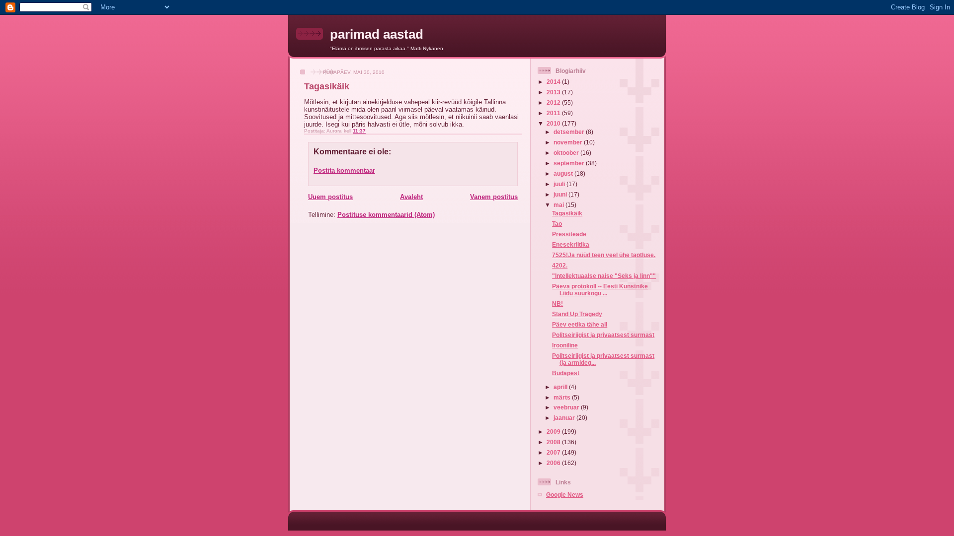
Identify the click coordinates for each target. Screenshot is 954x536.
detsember (570, 132)
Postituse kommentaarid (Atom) (386, 214)
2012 (554, 102)
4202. (559, 265)
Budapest (565, 373)
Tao (557, 223)
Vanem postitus (494, 197)
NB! (557, 303)
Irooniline (565, 345)
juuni (561, 194)
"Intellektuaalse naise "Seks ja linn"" (604, 275)
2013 (554, 92)
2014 (554, 81)
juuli (560, 184)
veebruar (567, 407)
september (570, 163)
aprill (561, 387)
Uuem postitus (330, 197)
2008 (554, 442)
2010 (554, 123)
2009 (554, 431)
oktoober (567, 152)
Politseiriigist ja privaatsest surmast (603, 335)
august (564, 173)
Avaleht (411, 197)
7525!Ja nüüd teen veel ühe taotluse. (603, 255)
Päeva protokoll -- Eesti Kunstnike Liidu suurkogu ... (600, 289)
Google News (564, 494)
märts (563, 397)
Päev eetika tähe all (579, 324)
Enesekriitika (570, 244)
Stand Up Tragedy (577, 314)
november (569, 142)
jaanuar (565, 417)
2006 (554, 463)
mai (559, 204)
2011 (554, 113)
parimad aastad (376, 34)
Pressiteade (569, 234)
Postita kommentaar (344, 170)
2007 (554, 452)
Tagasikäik (567, 213)
